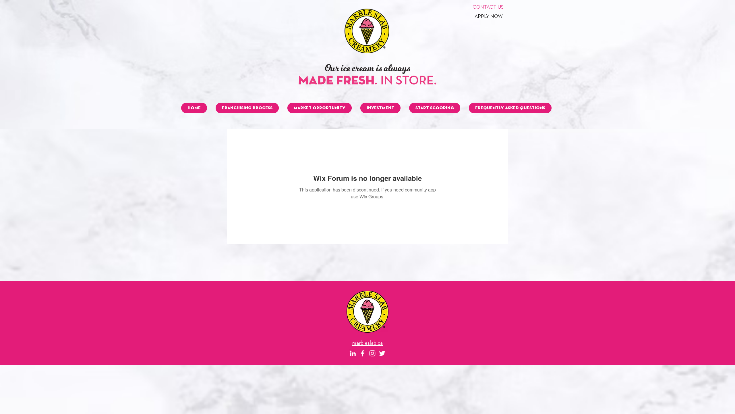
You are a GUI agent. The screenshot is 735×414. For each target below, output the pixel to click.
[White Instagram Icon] (372, 353)
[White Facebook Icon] (363, 353)
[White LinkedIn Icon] (353, 353)
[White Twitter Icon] (382, 353)
